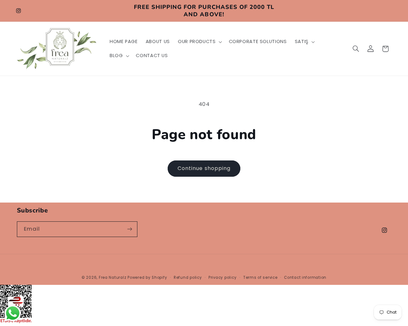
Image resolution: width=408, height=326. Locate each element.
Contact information (305, 277)
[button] (199, 42)
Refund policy (188, 277)
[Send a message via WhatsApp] (12, 313)
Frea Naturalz (113, 277)
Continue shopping (204, 168)
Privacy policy (222, 277)
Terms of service (260, 277)
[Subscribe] (129, 229)
